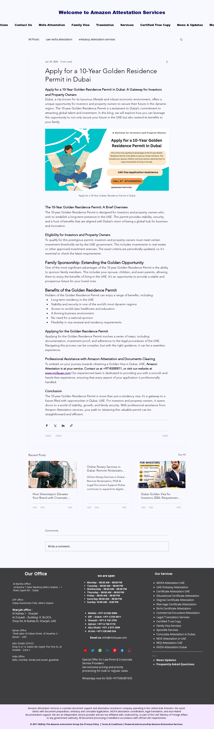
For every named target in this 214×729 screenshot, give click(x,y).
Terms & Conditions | (113, 724)
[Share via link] (71, 425)
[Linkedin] (107, 650)
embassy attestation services (97, 39)
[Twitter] (93, 650)
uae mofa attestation (59, 39)
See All (182, 454)
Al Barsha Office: (22, 583)
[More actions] (167, 62)
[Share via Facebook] (46, 425)
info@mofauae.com (114, 637)
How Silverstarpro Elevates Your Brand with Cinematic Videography (50, 496)
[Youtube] (85, 650)
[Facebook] (122, 650)
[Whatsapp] (100, 650)
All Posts (33, 39)
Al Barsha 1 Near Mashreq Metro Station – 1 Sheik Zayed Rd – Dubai (37, 589)
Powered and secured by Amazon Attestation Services (154, 724)
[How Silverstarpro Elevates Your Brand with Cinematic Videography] (53, 474)
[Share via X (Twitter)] (55, 425)
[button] (181, 39)
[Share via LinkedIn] (63, 425)
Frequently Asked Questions (175, 664)
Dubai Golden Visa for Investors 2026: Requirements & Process (160, 496)
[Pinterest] (115, 650)
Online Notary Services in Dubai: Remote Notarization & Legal (105, 468)
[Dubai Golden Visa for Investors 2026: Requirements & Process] (161, 474)
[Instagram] (129, 650)
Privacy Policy (91, 724)
